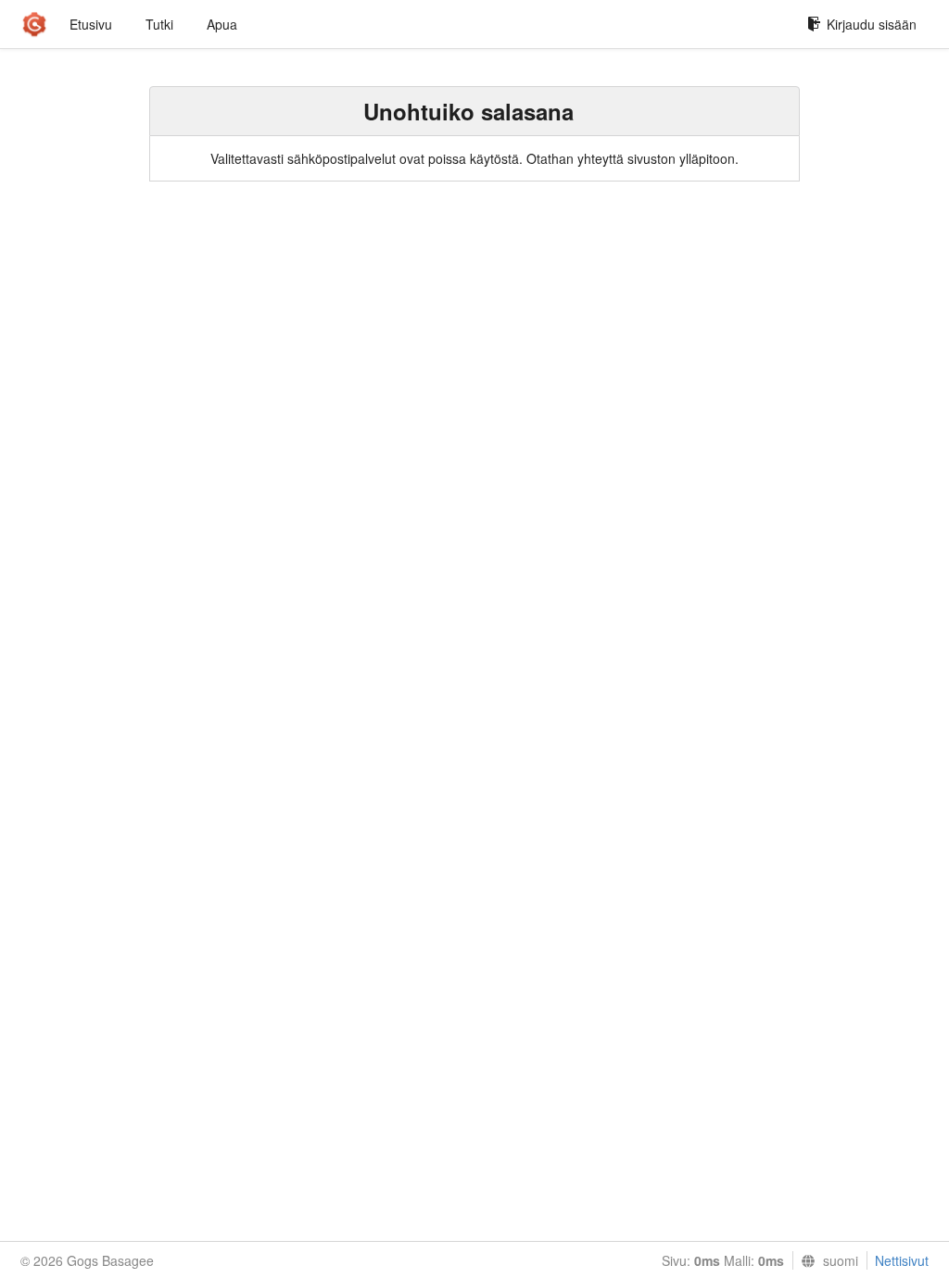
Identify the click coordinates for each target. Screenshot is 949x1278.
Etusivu (91, 24)
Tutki (159, 24)
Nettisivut (902, 1260)
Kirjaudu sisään (872, 24)
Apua (222, 24)
